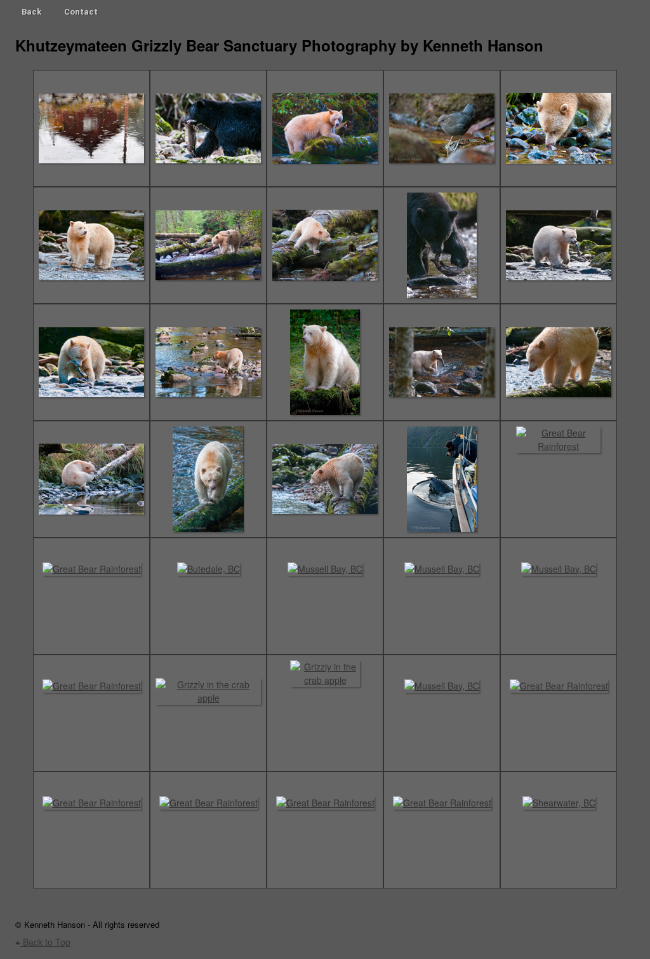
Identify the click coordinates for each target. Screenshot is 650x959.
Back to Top (45, 941)
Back (31, 12)
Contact (81, 12)
